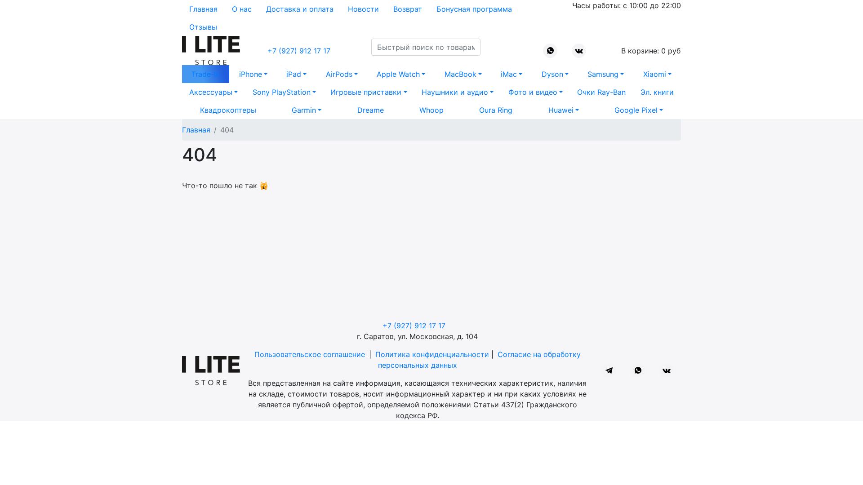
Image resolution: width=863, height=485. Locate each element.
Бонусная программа (474, 8)
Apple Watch (398, 74)
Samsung (602, 74)
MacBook (460, 74)
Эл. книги (657, 92)
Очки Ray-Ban (601, 92)
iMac (509, 74)
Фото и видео (532, 92)
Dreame (370, 110)
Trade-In (205, 74)
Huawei (561, 110)
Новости (363, 8)
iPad (293, 74)
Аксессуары (210, 92)
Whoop (431, 110)
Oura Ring (495, 110)
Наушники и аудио (455, 92)
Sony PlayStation (282, 92)
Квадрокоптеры (228, 110)
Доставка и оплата (300, 8)
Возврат (407, 8)
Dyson (552, 74)
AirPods (339, 74)
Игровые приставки (365, 92)
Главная (203, 8)
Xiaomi (654, 74)
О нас (242, 8)
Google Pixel (636, 110)
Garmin (304, 110)
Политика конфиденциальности (432, 354)
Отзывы (203, 26)
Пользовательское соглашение (309, 354)
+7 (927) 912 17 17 (298, 50)
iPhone (250, 74)
